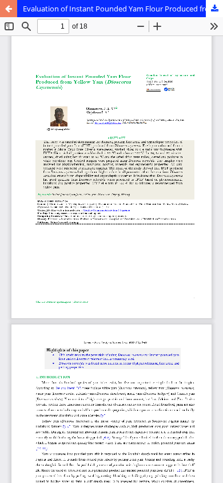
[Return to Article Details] (8, 8)
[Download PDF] (214, 8)
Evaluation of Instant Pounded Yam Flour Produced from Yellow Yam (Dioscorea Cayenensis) (123, 8)
